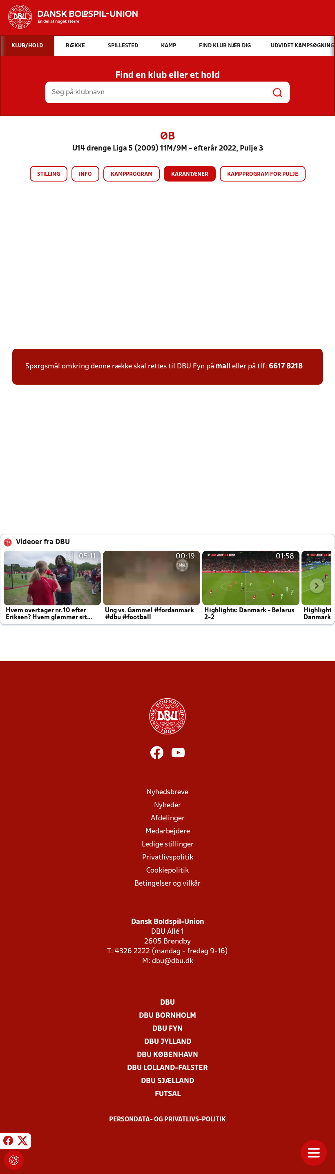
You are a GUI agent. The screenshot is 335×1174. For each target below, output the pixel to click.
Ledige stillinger (168, 844)
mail (223, 366)
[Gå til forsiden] (69, 17)
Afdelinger (168, 818)
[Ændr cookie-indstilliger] (14, 1160)
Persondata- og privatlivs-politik (167, 1120)
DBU (167, 1002)
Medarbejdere (167, 831)
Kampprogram (131, 174)
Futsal (168, 1094)
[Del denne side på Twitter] (22, 1142)
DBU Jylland (167, 1042)
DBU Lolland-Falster (167, 1068)
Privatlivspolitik (167, 857)
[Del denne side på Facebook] (8, 1142)
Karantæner (189, 174)
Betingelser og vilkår (167, 883)
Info (85, 174)
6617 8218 (286, 366)
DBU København (167, 1055)
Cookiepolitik (167, 870)
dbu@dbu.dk (172, 961)
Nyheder (167, 805)
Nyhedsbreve (167, 792)
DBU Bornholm (167, 1015)
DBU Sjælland (167, 1081)
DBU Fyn (167, 1029)
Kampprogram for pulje (262, 174)
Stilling (48, 174)
